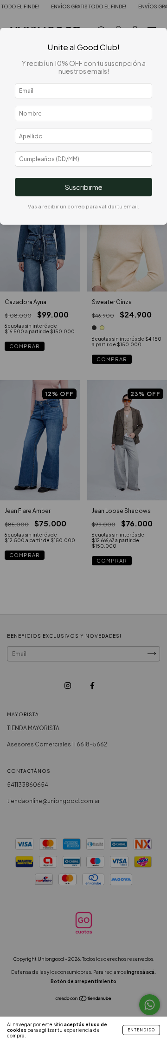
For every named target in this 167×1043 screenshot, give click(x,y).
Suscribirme (84, 187)
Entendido (141, 1030)
